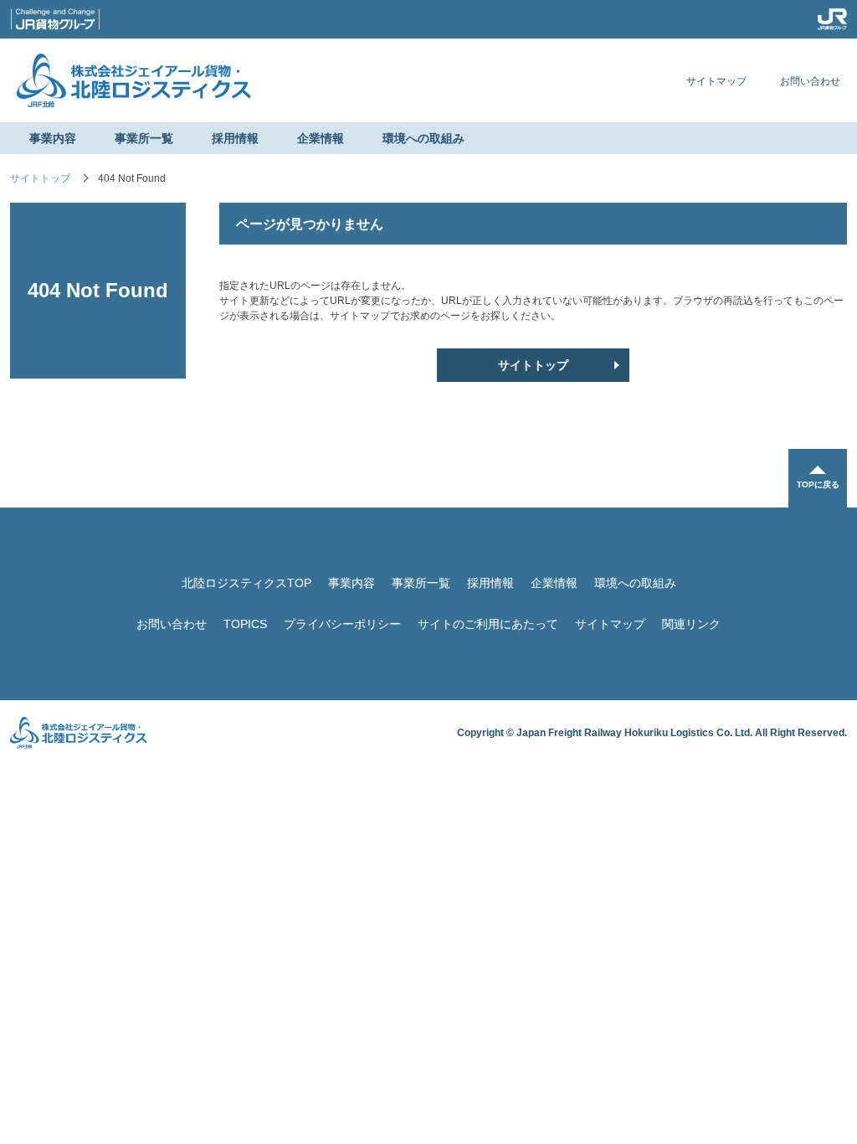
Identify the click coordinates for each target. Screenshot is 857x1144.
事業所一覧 (144, 138)
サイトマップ (716, 81)
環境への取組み (423, 138)
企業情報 (320, 138)
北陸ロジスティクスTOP (246, 583)
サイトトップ (40, 178)
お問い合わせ (810, 81)
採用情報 (235, 138)
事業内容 (52, 138)
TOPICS (245, 624)
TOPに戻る (818, 484)
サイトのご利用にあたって (488, 624)
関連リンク (691, 624)
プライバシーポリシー (342, 624)
